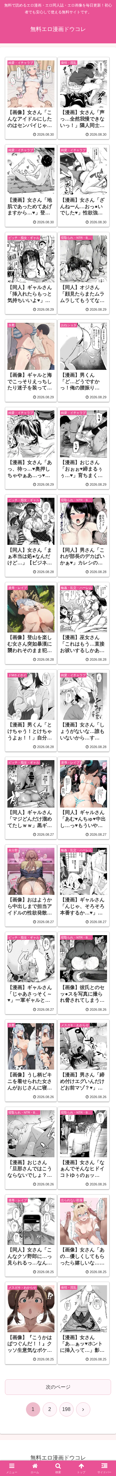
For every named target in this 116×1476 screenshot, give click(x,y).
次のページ (58, 1387)
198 (66, 1409)
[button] (103, 1019)
